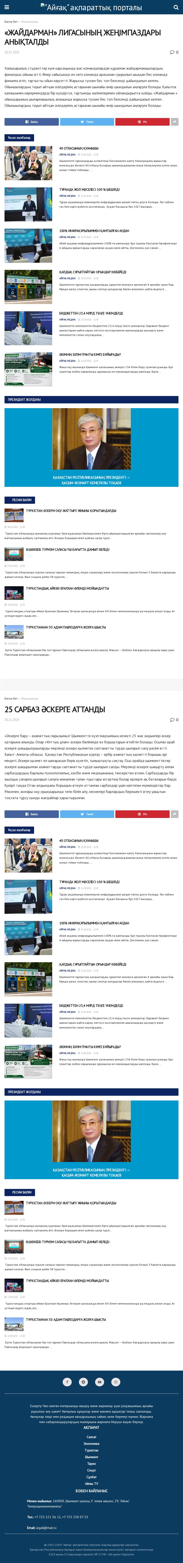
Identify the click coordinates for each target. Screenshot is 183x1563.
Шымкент (91, 1457)
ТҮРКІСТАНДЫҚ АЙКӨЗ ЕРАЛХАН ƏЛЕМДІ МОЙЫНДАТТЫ (67, 588)
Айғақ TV (91, 1483)
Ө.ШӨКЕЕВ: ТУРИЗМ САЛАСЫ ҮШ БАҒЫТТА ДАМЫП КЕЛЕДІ (67, 549)
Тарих (91, 1463)
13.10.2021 (12, 565)
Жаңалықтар (29, 21)
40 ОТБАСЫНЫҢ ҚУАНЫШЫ (78, 148)
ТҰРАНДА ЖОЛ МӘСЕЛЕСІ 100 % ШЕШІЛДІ (89, 189)
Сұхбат (91, 1477)
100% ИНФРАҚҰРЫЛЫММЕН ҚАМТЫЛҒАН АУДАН (94, 231)
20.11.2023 (12, 52)
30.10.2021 (12, 527)
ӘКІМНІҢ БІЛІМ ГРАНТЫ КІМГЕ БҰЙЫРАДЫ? (90, 354)
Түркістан (91, 1450)
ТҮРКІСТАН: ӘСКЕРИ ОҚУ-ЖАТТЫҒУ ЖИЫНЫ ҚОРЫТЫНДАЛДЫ (71, 511)
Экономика (91, 1443)
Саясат (91, 1437)
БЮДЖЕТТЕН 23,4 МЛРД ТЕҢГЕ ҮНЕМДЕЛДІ (91, 313)
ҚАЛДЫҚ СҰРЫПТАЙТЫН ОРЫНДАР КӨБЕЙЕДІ (92, 272)
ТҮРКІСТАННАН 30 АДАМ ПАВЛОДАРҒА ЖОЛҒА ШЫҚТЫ (66, 627)
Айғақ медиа (67, 154)
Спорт (91, 1470)
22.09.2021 (12, 604)
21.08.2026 (85, 154)
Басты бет (11, 21)
